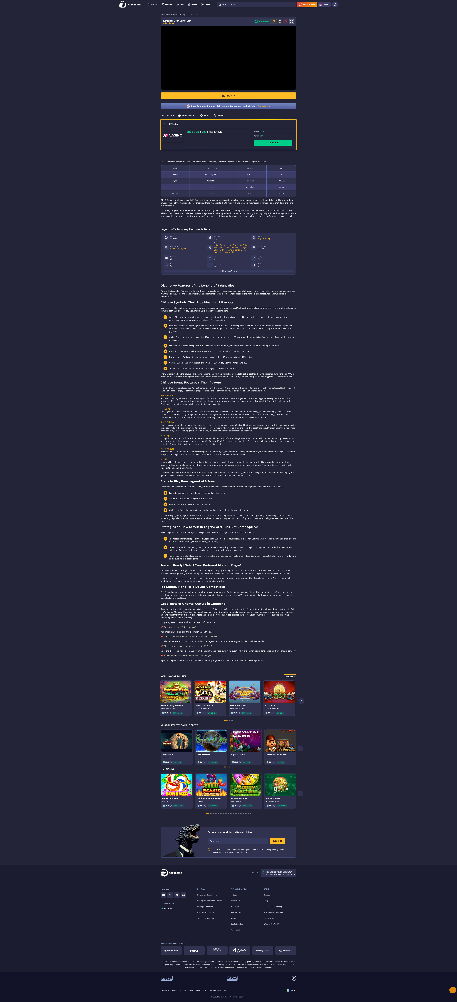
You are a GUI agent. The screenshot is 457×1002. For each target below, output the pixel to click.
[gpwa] (232, 978)
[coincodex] (285, 950)
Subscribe (277, 841)
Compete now (264, 106)
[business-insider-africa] (217, 950)
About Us (165, 990)
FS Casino (234, 895)
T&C (225, 990)
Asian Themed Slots (223, 245)
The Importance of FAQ (273, 912)
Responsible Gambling (273, 906)
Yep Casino (235, 901)
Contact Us (176, 990)
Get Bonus (273, 143)
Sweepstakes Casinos (205, 918)
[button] (170, 713)
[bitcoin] (171, 950)
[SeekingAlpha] (262, 950)
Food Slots (224, 247)
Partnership (188, 990)
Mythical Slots (226, 250)
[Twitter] (170, 895)
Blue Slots (237, 245)
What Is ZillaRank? (271, 924)
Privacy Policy (215, 990)
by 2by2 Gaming (168, 23)
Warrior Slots (230, 252)
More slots (290, 677)
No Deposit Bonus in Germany (209, 901)
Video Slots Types (178, 248)
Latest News (269, 918)
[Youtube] (163, 895)
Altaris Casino (236, 912)
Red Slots (218, 252)
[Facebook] (177, 895)
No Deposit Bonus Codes (207, 895)
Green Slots (235, 247)
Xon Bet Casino (237, 924)
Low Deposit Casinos (205, 912)
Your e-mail (215, 841)
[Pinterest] (183, 895)
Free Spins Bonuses (205, 906)
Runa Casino (236, 906)
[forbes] (194, 950)
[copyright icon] (239, 950)
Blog (266, 901)
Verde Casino (236, 930)
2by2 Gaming (264, 238)
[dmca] (167, 978)
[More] (452, 990)
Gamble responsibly (233, 967)
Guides (267, 895)
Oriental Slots (239, 250)
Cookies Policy (201, 990)
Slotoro (233, 918)
